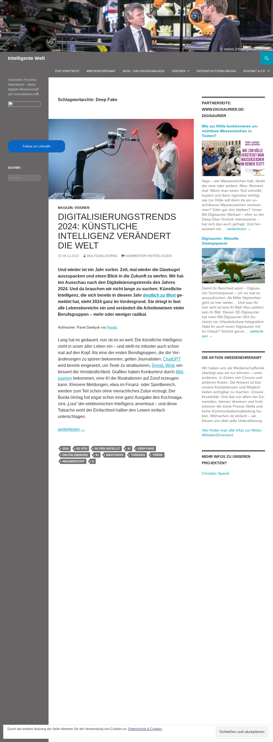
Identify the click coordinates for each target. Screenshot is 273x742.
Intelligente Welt (26, 58)
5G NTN (81, 448)
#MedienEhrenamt (101, 71)
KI (97, 455)
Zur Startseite (67, 71)
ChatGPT (172, 359)
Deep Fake (146, 448)
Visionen (179, 71)
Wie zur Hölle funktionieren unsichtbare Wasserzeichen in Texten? (230, 131)
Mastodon (114, 455)
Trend (157, 455)
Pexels (112, 327)
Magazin (65, 208)
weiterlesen (71, 429)
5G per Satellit (107, 448)
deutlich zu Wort (159, 295)
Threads (138, 455)
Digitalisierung (75, 455)
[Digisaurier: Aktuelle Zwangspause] (233, 265)
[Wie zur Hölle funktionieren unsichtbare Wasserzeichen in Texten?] (233, 158)
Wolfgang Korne (102, 256)
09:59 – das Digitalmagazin (143, 71)
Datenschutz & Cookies (145, 729)
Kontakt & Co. (254, 71)
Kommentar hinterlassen (149, 256)
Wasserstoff (73, 461)
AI (128, 448)
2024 (65, 448)
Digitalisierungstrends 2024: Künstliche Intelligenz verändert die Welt (117, 231)
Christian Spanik (215, 473)
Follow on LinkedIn (37, 146)
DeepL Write (163, 365)
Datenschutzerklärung (216, 71)
